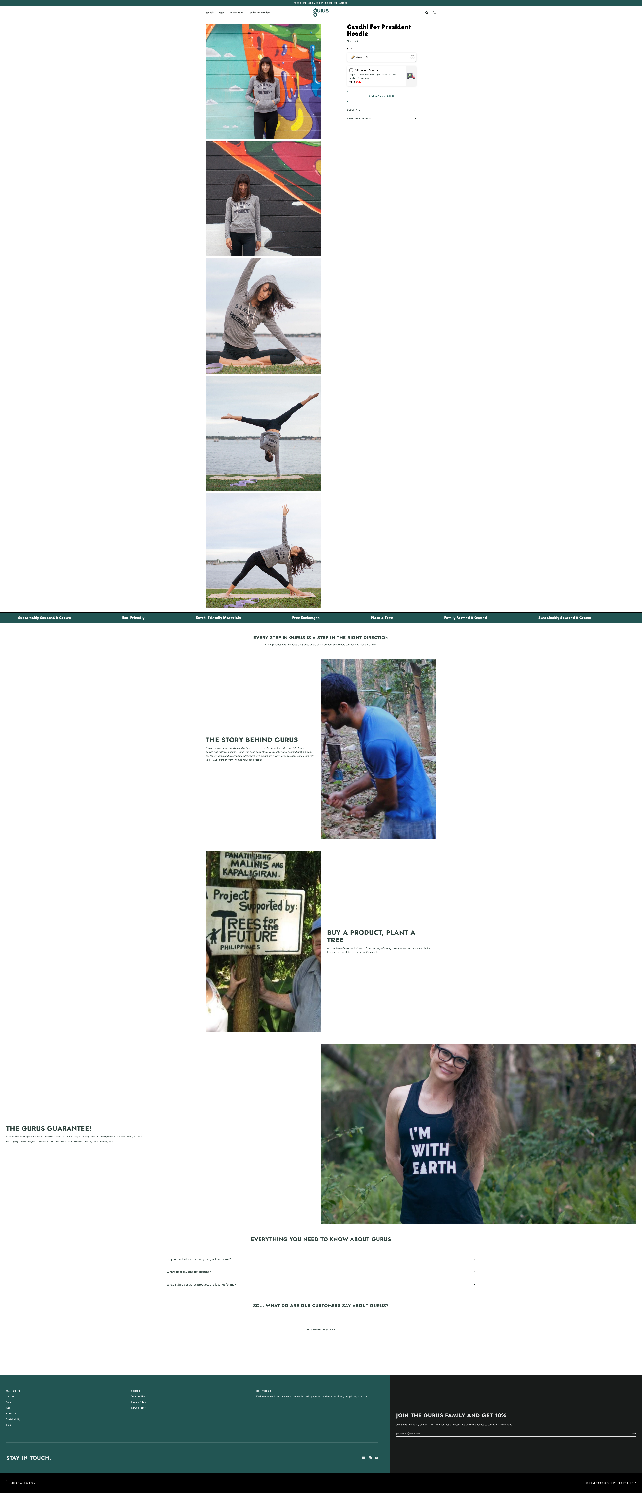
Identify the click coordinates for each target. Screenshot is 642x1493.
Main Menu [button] (13, 1391)
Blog (8, 1424)
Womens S (362, 57)
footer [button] (135, 1391)
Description (354, 109)
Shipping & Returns (359, 118)
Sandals (10, 1396)
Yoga (8, 1402)
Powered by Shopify (623, 1483)
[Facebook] (363, 1457)
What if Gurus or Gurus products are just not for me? (201, 1284)
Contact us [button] (263, 1391)
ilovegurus (596, 1483)
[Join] (631, 1433)
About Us (11, 1413)
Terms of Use (138, 1396)
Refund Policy (138, 1407)
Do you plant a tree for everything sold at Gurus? (199, 1259)
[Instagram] (370, 1457)
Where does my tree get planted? (189, 1271)
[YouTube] (376, 1457)
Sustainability (13, 1419)
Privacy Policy (138, 1402)
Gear (8, 1407)
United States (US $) (21, 1483)
